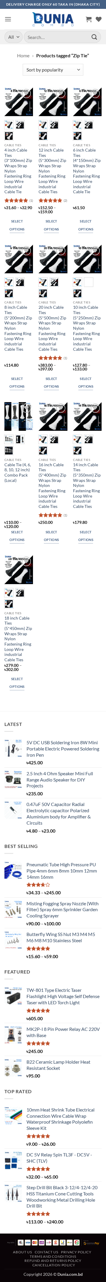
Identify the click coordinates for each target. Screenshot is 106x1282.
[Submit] (94, 37)
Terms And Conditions (53, 1256)
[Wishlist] (99, 19)
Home (23, 55)
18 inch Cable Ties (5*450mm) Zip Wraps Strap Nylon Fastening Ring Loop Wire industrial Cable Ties (18, 639)
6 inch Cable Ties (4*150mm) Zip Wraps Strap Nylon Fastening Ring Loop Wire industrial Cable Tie (87, 171)
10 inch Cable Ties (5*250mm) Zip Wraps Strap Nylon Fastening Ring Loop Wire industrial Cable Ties (87, 328)
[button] (7, 19)
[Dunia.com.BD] (53, 19)
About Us (22, 1252)
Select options (16, 225)
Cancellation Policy (53, 1265)
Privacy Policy (76, 1252)
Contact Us (46, 1252)
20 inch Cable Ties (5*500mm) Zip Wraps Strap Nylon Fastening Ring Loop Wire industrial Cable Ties (52, 328)
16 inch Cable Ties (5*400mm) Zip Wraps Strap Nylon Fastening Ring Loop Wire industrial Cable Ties (52, 485)
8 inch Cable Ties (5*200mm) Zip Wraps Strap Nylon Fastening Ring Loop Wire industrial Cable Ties (18, 328)
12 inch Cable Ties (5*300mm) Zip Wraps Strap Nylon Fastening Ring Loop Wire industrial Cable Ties (52, 171)
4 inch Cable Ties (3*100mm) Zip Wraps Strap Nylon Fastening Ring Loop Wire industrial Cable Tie (18, 171)
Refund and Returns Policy (52, 1260)
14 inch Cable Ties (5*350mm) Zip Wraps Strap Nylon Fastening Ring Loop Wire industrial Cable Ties (87, 485)
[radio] (8, 124)
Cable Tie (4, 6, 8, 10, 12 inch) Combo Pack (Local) (17, 472)
